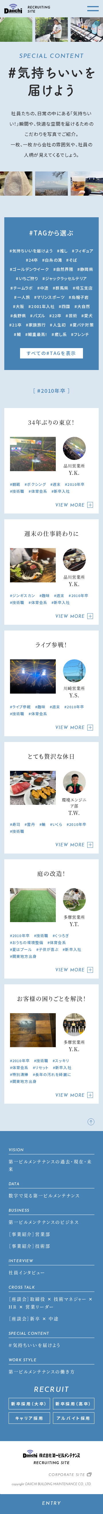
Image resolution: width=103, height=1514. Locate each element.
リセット (42, 1067)
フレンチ (81, 334)
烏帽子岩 (80, 297)
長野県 (19, 315)
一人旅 (23, 297)
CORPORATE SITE (67, 1475)
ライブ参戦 (21, 706)
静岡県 (86, 269)
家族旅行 (37, 325)
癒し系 (61, 334)
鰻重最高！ (38, 334)
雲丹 (31, 824)
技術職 (18, 491)
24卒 (33, 260)
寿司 (16, 824)
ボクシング (36, 484)
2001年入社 (43, 306)
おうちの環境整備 (27, 942)
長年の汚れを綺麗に (53, 1074)
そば (73, 260)
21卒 (16, 325)
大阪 (20, 306)
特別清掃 (20, 1074)
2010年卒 (76, 484)
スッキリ (62, 1060)
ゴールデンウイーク (31, 269)
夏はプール (22, 949)
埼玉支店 (84, 288)
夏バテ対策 (83, 325)
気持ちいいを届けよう (32, 251)
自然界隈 (64, 269)
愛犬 (88, 315)
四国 (66, 306)
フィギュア (84, 251)
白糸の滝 (53, 260)
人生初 (59, 325)
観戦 (16, 484)
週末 (57, 484)
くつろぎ (62, 935)
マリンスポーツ (51, 297)
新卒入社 (62, 491)
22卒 (57, 315)
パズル (39, 315)
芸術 (73, 315)
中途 (44, 288)
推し (64, 251)
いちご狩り (28, 278)
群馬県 (62, 288)
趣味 (46, 595)
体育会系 (39, 491)
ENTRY (51, 1503)
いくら (57, 824)
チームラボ (23, 288)
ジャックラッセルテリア (66, 278)
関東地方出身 (24, 956)
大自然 (83, 306)
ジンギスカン (23, 595)
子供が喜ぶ (49, 949)
